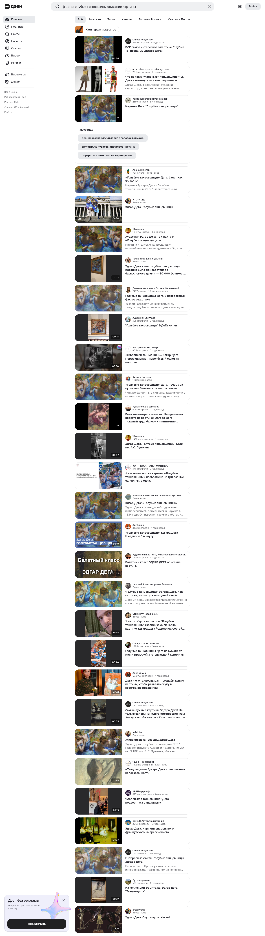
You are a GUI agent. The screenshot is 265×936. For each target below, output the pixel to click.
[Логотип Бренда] (7, 6)
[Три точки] (187, 41)
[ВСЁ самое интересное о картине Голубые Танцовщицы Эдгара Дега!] (98, 49)
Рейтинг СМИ (11, 102)
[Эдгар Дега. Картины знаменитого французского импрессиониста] (98, 830)
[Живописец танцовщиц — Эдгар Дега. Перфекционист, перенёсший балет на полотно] (98, 357)
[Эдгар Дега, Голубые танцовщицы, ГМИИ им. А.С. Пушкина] (98, 446)
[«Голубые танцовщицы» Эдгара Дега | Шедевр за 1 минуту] (98, 535)
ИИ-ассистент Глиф (15, 97)
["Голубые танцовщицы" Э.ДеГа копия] (98, 327)
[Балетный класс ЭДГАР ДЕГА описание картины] (98, 564)
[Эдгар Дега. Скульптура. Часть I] (98, 919)
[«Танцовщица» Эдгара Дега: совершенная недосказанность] (98, 771)
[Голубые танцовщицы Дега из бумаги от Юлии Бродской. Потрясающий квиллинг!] (98, 653)
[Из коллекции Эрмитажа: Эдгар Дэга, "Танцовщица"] (98, 890)
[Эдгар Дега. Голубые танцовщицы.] (98, 209)
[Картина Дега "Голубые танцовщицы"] (98, 108)
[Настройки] (240, 6)
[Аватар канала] (128, 41)
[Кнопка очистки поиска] (209, 6)
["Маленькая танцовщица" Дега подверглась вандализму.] (98, 801)
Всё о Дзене (10, 92)
